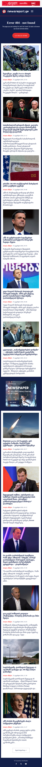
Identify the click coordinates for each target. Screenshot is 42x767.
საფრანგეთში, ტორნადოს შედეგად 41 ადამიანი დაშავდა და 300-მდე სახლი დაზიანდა (19, 669)
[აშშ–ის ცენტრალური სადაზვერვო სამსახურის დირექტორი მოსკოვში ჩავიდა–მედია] (21, 222)
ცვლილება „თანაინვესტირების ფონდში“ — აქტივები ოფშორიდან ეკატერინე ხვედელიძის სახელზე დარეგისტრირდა (21, 352)
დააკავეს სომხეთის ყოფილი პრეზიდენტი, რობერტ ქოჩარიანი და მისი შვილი (21, 616)
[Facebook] (16, 764)
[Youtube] (26, 764)
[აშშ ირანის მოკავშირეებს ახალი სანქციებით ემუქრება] (21, 705)
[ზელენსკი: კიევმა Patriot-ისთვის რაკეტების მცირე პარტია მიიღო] (21, 58)
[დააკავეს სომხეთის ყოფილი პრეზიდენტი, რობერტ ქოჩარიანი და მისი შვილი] (21, 598)
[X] (21, 764)
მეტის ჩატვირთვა (20, 750)
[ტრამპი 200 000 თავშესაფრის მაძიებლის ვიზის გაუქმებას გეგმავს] (21, 168)
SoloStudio (25, 760)
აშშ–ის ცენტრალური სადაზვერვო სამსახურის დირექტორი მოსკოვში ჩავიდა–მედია (18, 240)
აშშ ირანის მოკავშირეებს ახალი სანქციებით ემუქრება (17, 722)
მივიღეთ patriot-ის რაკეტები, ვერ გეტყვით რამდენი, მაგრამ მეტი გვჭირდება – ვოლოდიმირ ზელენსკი (19, 443)
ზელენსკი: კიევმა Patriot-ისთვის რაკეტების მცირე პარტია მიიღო (17, 75)
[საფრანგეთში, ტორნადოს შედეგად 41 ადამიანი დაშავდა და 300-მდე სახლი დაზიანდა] (21, 651)
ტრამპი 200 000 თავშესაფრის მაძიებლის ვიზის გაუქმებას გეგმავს (20, 185)
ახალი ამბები (7, 79)
